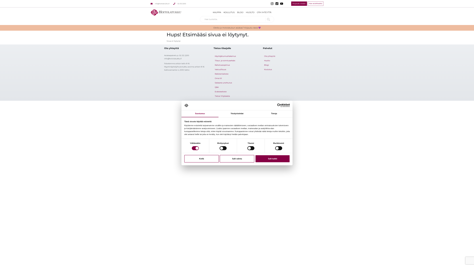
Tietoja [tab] (274, 113)
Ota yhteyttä (264, 12)
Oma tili (218, 78)
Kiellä (201, 159)
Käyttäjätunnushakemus (225, 56)
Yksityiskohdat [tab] (237, 113)
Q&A (217, 87)
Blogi (240, 12)
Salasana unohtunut (223, 83)
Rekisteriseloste (221, 74)
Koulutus (229, 12)
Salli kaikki (272, 159)
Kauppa (217, 12)
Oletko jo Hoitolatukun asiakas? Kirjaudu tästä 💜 (237, 28)
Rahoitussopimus (222, 65)
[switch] (223, 148)
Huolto (250, 12)
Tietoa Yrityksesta (222, 96)
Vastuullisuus (220, 69)
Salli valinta (237, 159)
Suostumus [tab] (200, 113)
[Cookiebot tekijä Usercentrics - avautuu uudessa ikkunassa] (279, 105)
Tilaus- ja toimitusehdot (225, 60)
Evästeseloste (221, 92)
